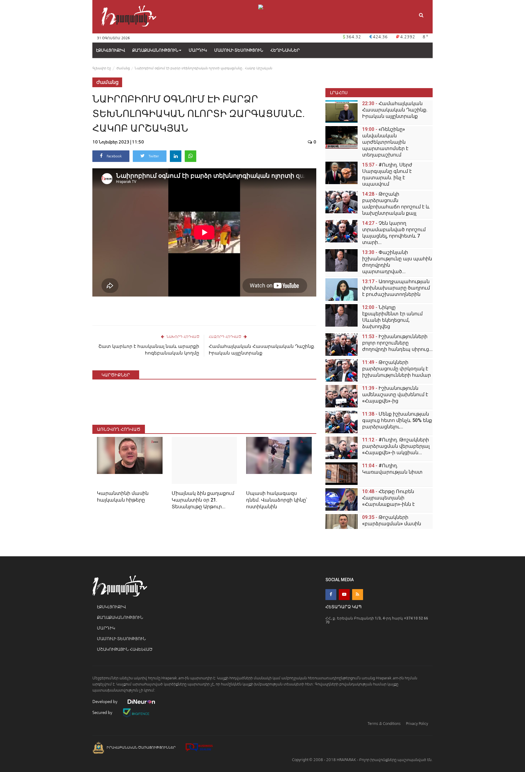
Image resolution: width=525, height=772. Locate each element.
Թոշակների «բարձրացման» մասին (391, 520)
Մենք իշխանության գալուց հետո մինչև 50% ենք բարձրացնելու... (397, 420)
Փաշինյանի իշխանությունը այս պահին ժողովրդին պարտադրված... (397, 261)
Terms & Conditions (384, 723)
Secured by (102, 712)
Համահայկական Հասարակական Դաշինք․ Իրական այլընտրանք (262, 350)
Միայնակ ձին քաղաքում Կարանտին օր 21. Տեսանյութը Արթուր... (203, 500)
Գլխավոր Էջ (101, 68)
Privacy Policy (417, 723)
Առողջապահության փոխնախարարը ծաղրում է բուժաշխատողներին (396, 288)
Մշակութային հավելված (125, 649)
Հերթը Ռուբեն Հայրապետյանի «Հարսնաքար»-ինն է (388, 498)
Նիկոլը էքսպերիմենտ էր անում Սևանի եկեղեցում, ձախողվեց (392, 316)
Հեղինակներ (285, 50)
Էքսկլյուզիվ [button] (110, 50)
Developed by (105, 701)
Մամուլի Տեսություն (121, 638)
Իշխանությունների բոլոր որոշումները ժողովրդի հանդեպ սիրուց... (397, 343)
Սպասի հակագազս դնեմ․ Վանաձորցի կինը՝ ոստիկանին (276, 500)
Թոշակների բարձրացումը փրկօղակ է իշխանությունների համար (396, 368)
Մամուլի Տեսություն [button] (238, 50)
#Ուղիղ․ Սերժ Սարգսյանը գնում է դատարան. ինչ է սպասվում (387, 174)
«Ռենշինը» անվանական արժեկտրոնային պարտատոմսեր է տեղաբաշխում (385, 142)
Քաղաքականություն (155, 50)
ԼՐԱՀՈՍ (339, 92)
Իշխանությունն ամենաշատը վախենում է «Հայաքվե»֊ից (395, 394)
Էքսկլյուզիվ (111, 606)
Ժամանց (123, 68)
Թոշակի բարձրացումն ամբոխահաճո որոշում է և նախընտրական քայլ (396, 203)
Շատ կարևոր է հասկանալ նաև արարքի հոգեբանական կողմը (148, 350)
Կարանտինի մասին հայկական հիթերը (123, 496)
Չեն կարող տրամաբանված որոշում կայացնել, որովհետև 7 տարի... (394, 232)
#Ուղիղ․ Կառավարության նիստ (392, 469)
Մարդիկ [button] (198, 50)
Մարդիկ (106, 628)
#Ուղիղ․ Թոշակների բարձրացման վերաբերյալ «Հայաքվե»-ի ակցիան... (396, 446)
